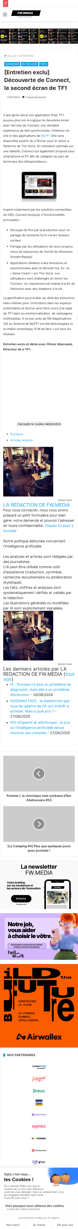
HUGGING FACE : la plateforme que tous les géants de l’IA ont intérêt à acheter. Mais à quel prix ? (39, 706)
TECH (43, 64)
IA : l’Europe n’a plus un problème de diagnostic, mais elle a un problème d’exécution (40, 689)
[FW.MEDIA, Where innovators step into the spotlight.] (26, 14)
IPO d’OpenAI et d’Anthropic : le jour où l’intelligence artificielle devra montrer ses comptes (40, 727)
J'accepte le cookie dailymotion (39, 424)
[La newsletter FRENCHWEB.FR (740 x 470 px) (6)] (39, 908)
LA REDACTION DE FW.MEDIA (36, 505)
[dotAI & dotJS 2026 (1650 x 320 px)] (39, 36)
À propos (16, 434)
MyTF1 (45, 136)
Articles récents (21, 440)
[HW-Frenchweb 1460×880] (39, 958)
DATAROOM (26, 55)
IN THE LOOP (29, 64)
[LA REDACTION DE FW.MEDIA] (28, 495)
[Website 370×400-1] (39, 1046)
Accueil (11, 55)
